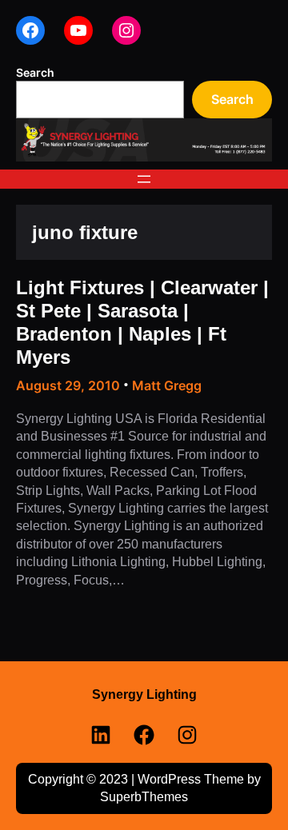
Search (35, 72)
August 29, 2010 (68, 385)
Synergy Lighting (144, 694)
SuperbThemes (144, 797)
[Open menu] (144, 179)
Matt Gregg (167, 385)
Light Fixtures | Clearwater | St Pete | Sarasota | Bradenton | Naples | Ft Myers (142, 323)
